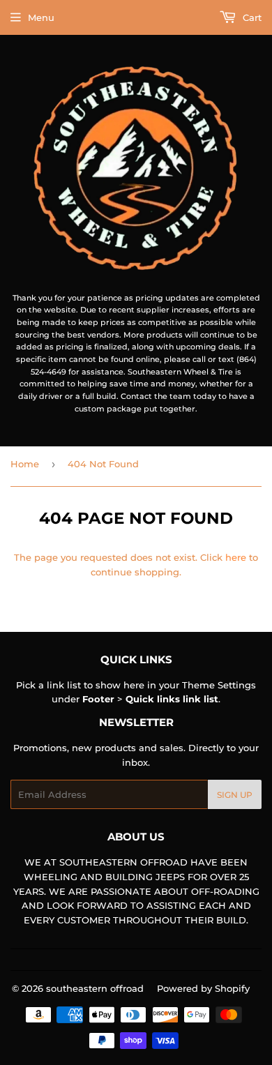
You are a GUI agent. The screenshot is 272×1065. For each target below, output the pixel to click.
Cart (251, 17)
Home (24, 463)
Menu (41, 17)
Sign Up (234, 795)
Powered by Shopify (203, 988)
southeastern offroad (95, 988)
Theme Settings (219, 684)
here (235, 557)
